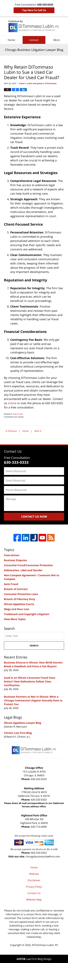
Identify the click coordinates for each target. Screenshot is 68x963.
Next (37, 430)
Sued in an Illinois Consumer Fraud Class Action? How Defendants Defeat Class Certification (29, 681)
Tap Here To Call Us (34, 10)
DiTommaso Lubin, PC (45, 945)
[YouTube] (42, 537)
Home (11, 40)
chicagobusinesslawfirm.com (42, 856)
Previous (11, 430)
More (56, 40)
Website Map (34, 899)
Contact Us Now (34, 516)
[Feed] (51, 537)
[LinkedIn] (25, 537)
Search (34, 645)
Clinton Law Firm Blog (18, 733)
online (12, 403)
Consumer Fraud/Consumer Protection (28, 565)
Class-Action (11, 555)
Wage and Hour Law (16, 609)
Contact (34, 40)
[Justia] (34, 537)
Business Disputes (15, 560)
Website (34, 874)
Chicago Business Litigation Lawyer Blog (34, 26)
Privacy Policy (34, 886)
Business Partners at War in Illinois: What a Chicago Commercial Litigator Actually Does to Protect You (33, 700)
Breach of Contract (16, 589)
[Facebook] (17, 537)
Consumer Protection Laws (21, 594)
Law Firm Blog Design (34, 959)
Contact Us (34, 893)
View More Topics (15, 619)
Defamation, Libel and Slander (23, 570)
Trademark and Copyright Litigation (26, 614)
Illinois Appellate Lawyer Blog (22, 723)
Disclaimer (34, 880)
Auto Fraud (18, 414)
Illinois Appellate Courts (19, 604)
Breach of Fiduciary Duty (19, 599)
